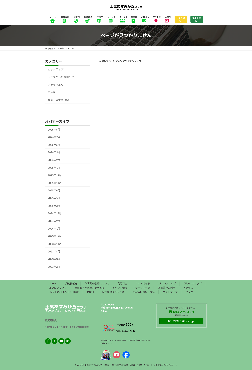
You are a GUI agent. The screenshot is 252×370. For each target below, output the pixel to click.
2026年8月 (54, 129)
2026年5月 (54, 152)
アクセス (188, 287)
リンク (189, 291)
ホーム (52, 283)
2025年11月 (55, 182)
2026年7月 (54, 137)
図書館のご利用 (166, 287)
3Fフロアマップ (57, 287)
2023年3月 (54, 259)
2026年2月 (54, 159)
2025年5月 (54, 198)
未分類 (52, 92)
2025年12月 (55, 175)
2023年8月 (54, 251)
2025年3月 (54, 205)
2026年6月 (54, 144)
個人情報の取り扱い (143, 291)
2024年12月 (55, 213)
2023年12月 (55, 236)
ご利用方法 (70, 283)
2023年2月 (54, 266)
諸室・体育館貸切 (58, 99)
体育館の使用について (97, 283)
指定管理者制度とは (113, 291)
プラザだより (55, 84)
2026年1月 (54, 167)
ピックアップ (55, 69)
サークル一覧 (142, 287)
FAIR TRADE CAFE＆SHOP (64, 291)
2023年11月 (55, 243)
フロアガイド (142, 283)
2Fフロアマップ (193, 283)
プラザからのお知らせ (61, 77)
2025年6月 (54, 190)
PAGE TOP (243, 356)
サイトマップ (170, 291)
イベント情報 (119, 287)
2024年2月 (54, 221)
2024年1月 (54, 228)
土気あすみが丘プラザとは (89, 287)
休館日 (90, 291)
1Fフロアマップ (167, 283)
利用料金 (122, 283)
